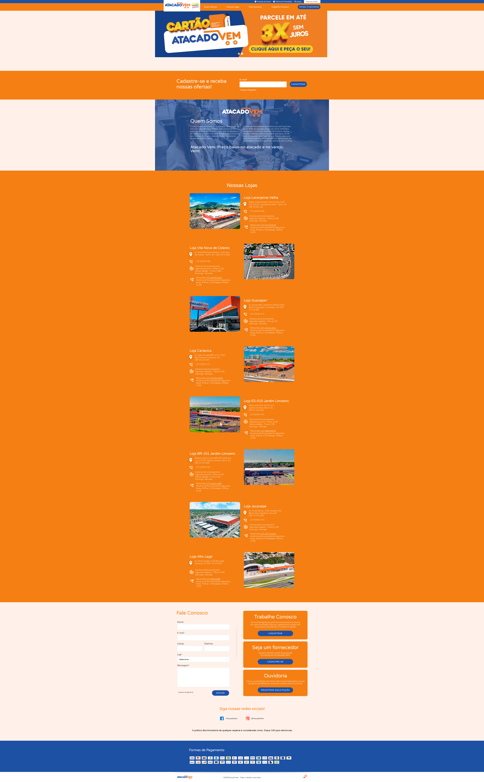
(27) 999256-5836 (214, 378)
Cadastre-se (275, 662)
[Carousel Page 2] (242, 54)
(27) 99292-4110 (214, 277)
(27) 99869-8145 (268, 430)
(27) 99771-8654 (268, 533)
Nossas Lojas (233, 7)
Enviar (220, 693)
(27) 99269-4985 (214, 483)
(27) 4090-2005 (213, 579)
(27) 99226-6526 (268, 328)
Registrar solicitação (275, 690)
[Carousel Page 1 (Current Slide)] (239, 54)
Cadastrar (298, 84)
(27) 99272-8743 (268, 225)
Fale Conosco (255, 7)
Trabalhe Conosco (280, 7)
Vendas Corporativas (309, 7)
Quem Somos (210, 7)
